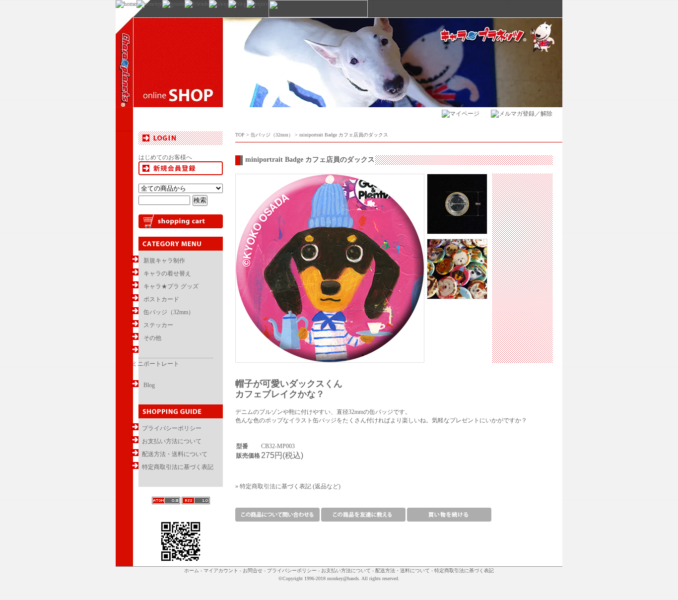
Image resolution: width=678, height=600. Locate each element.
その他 (152, 337)
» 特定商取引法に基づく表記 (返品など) (287, 486)
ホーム (191, 570)
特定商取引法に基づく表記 (177, 467)
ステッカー (158, 325)
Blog (149, 385)
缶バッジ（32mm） (168, 312)
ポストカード (161, 299)
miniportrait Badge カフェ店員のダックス (343, 134)
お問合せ (253, 570)
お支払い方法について (172, 441)
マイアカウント (220, 570)
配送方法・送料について (174, 454)
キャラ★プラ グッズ (171, 286)
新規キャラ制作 (164, 260)
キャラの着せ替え (167, 273)
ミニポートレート (155, 363)
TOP (240, 134)
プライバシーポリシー (172, 428)
